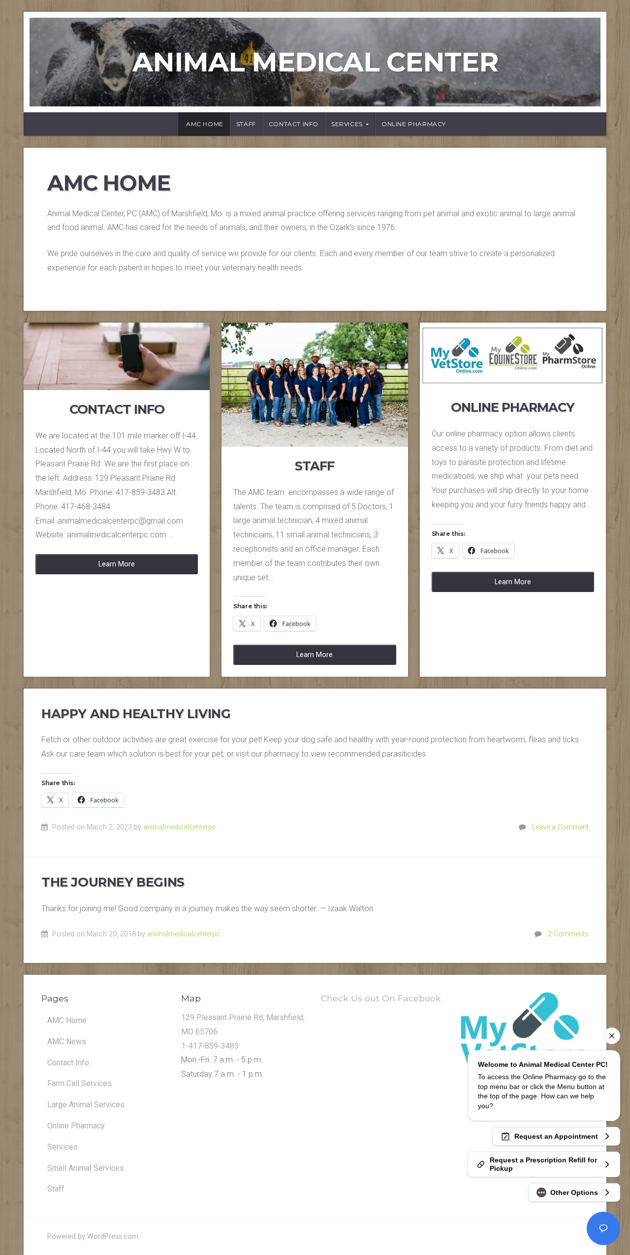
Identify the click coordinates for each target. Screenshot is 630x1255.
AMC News (66, 1041)
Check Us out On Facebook (381, 998)
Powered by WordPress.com (92, 1236)
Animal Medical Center (315, 61)
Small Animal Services (85, 1168)
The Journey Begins (113, 882)
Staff (246, 124)
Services (347, 124)
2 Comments (568, 934)
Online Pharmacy (413, 124)
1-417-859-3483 (210, 1046)
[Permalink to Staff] (314, 385)
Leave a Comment (560, 827)
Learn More (116, 564)
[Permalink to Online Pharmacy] (513, 356)
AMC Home (204, 124)
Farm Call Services (79, 1083)
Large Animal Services (86, 1104)
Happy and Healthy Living (135, 713)
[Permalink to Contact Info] (117, 356)
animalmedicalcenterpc (179, 827)
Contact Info (293, 124)
